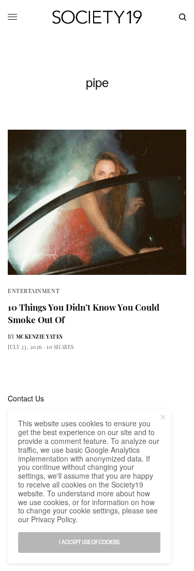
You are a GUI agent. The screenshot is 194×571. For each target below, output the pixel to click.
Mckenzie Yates (39, 336)
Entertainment (33, 291)
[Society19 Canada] (97, 17)
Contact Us (26, 398)
